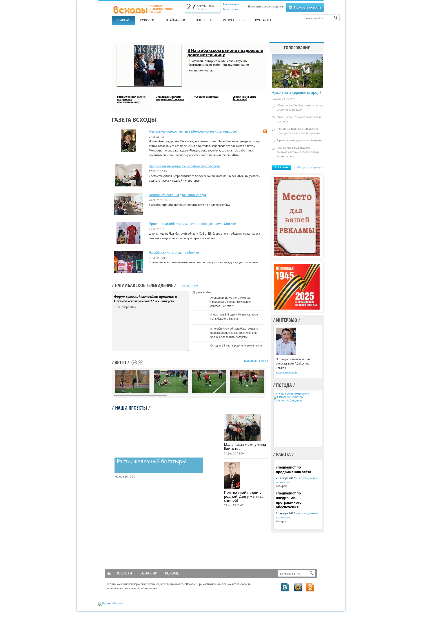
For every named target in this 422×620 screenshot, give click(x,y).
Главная (123, 20)
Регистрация (230, 9)
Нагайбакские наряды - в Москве (174, 253)
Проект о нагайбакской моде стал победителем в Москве (192, 224)
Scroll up (265, 295)
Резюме (172, 573)
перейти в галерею (256, 360)
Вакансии (148, 573)
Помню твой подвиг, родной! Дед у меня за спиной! (243, 496)
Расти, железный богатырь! (151, 462)
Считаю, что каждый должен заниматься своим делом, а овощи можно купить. (298, 152)
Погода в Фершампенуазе (291, 394)
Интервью (204, 20)
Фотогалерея (233, 20)
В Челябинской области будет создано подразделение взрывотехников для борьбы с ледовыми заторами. (234, 333)
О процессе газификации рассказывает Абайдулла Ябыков (293, 364)
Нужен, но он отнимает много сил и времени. (299, 119)
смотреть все (190, 285)
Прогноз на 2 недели (288, 400)
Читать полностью (201, 70)
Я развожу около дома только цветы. (300, 140)
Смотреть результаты (310, 167)
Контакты (263, 20)
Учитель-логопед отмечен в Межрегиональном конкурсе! (193, 131)
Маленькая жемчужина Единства (245, 446)
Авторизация (231, 4)
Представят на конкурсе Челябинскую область (184, 166)
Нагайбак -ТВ (175, 20)
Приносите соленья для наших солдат (177, 195)
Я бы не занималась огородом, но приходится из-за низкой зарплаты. (299, 131)
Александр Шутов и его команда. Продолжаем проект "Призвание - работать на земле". (231, 302)
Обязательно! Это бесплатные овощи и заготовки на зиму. (300, 107)
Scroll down (265, 348)
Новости (147, 20)
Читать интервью (286, 372)
